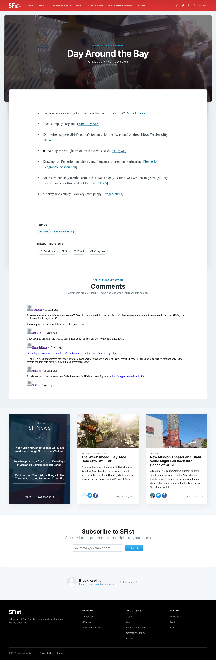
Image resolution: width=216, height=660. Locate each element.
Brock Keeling (115, 45)
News (31, 5)
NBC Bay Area (88, 123)
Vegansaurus (113, 193)
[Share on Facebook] (96, 495)
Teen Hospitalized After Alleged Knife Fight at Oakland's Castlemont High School (39, 463)
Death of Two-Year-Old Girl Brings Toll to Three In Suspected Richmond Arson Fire (39, 476)
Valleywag (119, 150)
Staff (128, 622)
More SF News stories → (39, 497)
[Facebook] (177, 5)
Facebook (175, 616)
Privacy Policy (46, 653)
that (92, 183)
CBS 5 (102, 183)
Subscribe (201, 5)
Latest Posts (89, 616)
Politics (43, 5)
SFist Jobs (87, 622)
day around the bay (64, 231)
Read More (128, 582)
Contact (143, 5)
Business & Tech (62, 5)
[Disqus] (108, 346)
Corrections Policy (135, 632)
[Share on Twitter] (90, 495)
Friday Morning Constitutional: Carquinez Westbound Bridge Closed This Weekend (40, 449)
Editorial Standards (136, 627)
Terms (60, 653)
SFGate (49, 140)
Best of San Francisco (93, 627)
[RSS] (190, 5)
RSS (172, 627)
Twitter (173, 622)
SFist (15, 612)
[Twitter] (183, 5)
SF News (96, 45)
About (129, 616)
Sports (80, 5)
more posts (92, 584)
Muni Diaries (136, 113)
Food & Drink (96, 5)
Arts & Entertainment (121, 5)
